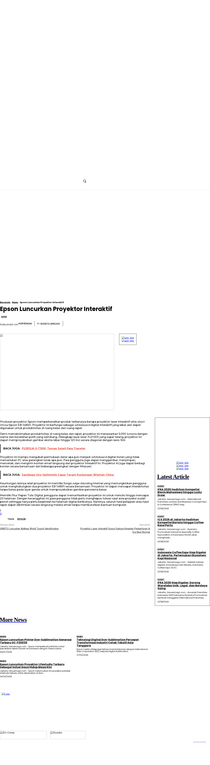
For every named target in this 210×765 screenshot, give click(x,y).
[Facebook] (67, 174)
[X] (79, 174)
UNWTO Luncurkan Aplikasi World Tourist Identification (29, 528)
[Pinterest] (95, 323)
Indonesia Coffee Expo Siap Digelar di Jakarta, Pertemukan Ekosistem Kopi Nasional (182, 555)
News (15, 302)
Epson (21, 519)
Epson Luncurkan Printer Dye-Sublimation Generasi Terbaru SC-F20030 (36, 641)
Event (161, 486)
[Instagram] (73, 174)
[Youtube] (85, 174)
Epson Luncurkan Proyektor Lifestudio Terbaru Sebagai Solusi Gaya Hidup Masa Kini (32, 665)
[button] (85, 181)
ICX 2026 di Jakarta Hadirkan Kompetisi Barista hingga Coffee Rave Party (181, 522)
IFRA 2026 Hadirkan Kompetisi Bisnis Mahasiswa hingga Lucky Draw (180, 492)
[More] (119, 323)
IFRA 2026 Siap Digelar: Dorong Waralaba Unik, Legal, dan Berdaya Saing (182, 585)
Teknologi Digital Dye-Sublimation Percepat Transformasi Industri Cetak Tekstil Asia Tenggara (108, 642)
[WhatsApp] (107, 323)
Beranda (5, 302)
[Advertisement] (105, 215)
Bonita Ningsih (50, 323)
